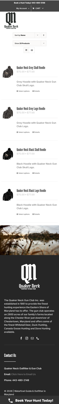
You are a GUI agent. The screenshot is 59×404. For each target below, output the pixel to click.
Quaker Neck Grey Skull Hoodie (31, 67)
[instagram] (26, 338)
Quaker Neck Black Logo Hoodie (31, 190)
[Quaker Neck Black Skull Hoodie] (7, 153)
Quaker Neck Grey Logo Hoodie (31, 108)
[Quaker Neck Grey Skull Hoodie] (7, 71)
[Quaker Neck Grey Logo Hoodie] (7, 112)
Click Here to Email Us (23, 374)
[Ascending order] (43, 35)
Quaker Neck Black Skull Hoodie (31, 149)
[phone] (37, 338)
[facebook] (21, 338)
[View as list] (31, 50)
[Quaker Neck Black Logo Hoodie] (7, 194)
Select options (24, 91)
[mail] (32, 338)
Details (37, 91)
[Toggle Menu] (53, 20)
